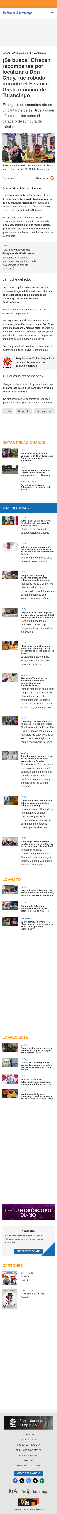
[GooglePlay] (42, 1480)
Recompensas (44, 411)
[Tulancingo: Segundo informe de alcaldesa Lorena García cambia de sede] (10, 527)
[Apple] (35, 1480)
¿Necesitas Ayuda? (28, 1473)
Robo (8, 411)
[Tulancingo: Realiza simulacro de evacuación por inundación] (10, 732)
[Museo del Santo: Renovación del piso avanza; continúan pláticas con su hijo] (10, 814)
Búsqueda (23, 411)
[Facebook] (15, 1480)
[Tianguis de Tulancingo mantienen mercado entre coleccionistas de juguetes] (10, 587)
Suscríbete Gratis (28, 1251)
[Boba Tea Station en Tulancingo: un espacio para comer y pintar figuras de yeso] (10, 1080)
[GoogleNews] (28, 1480)
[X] (21, 1480)
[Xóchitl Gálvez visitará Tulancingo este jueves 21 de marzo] (10, 485)
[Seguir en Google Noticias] (52, 178)
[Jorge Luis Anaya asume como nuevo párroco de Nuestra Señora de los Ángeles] (10, 771)
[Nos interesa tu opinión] (28, 1423)
